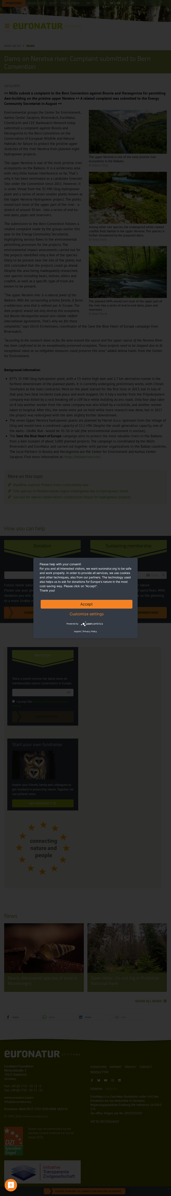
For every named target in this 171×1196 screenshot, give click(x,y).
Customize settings (87, 614)
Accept (86, 604)
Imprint (77, 631)
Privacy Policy (90, 631)
